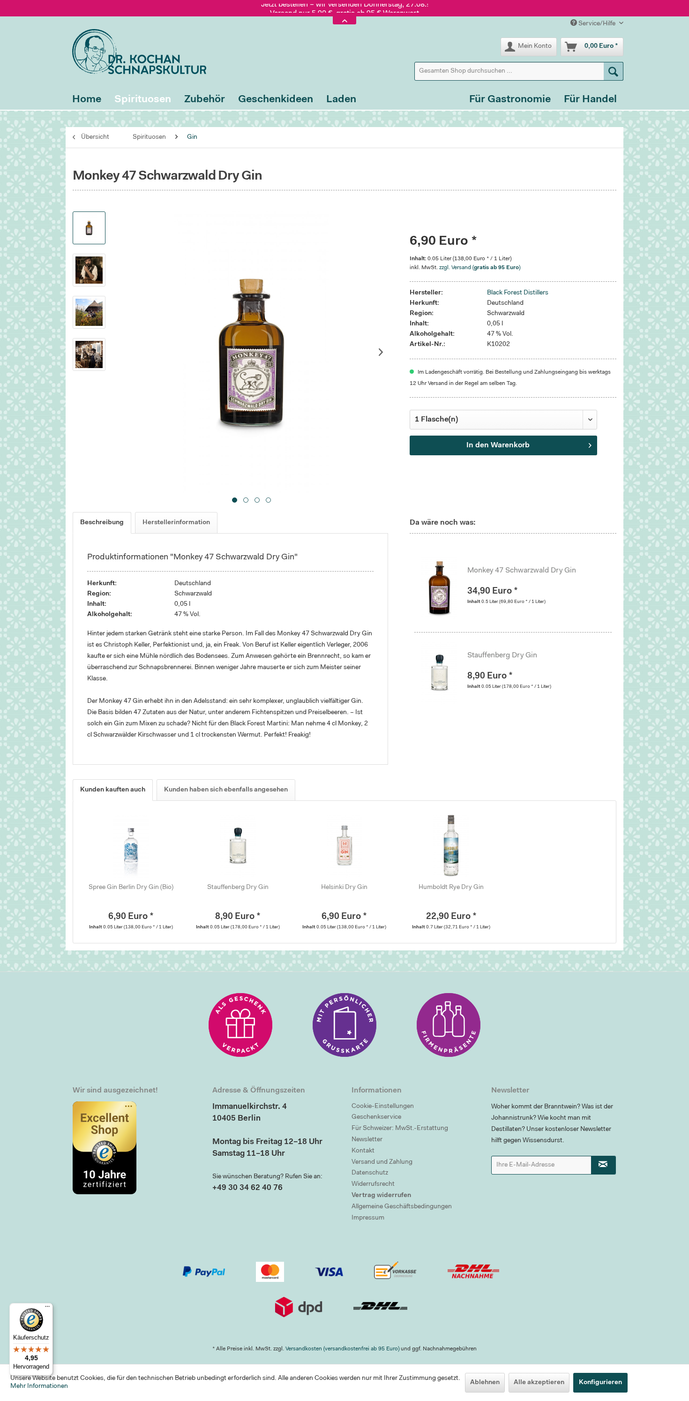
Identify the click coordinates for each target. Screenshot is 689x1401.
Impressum (368, 1218)
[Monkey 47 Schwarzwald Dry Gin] (444, 587)
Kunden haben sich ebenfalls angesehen (226, 790)
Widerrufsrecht (373, 1184)
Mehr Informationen (39, 1386)
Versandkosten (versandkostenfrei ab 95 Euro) (342, 1349)
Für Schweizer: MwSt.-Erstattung (400, 1128)
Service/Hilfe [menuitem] (597, 24)
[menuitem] (518, 71)
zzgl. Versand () (479, 268)
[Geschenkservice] (240, 1025)
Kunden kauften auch (112, 790)
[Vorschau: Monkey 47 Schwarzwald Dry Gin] (89, 227)
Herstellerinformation (176, 523)
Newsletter (367, 1140)
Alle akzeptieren (539, 1382)
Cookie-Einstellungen (383, 1106)
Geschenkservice (376, 1117)
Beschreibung (102, 523)
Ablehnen (485, 1382)
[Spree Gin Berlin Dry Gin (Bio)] (131, 845)
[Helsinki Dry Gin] (344, 845)
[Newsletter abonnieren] (603, 1165)
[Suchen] (613, 71)
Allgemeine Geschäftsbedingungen (402, 1207)
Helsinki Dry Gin (344, 887)
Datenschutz (370, 1173)
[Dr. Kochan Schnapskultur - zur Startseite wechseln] (136, 51)
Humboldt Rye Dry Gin (451, 887)
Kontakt (363, 1151)
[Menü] (47, 1308)
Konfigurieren (600, 1382)
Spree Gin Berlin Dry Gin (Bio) (131, 887)
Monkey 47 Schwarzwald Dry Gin (521, 570)
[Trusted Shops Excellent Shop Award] (135, 1147)
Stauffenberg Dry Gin (502, 655)
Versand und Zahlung (382, 1162)
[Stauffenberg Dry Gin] (444, 672)
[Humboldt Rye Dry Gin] (451, 845)
